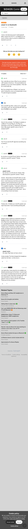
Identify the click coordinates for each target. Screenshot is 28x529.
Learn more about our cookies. (17, 518)
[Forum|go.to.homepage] (11, 9)
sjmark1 (5, 32)
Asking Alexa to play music (8, 304)
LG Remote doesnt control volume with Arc (12, 337)
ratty (5, 103)
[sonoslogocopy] (14, 3)
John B (5, 78)
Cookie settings (16, 354)
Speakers (4, 18)
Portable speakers (5, 335)
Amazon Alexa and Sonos (7, 305)
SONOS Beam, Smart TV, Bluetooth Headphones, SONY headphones (10, 315)
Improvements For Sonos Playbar (10, 342)
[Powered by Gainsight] (14, 351)
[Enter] (2, 13)
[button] (2, 9)
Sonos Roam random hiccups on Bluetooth (12, 333)
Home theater (4, 296)
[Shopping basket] (25, 3)
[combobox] (14, 13)
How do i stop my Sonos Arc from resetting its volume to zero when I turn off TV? (13, 327)
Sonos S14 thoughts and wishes (10, 299)
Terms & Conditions (6, 354)
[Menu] (2, 3)
